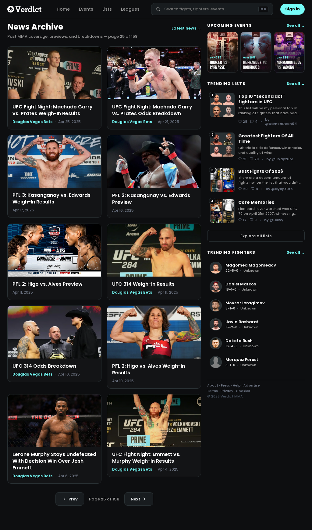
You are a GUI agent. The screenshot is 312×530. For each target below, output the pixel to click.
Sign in (292, 9)
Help (237, 385)
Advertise (251, 385)
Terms (212, 390)
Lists (107, 9)
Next (135, 499)
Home (63, 9)
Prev (73, 499)
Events (86, 9)
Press (225, 385)
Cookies (243, 390)
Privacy (227, 390)
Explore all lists (255, 236)
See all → (296, 25)
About (212, 385)
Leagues (130, 9)
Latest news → (186, 28)
